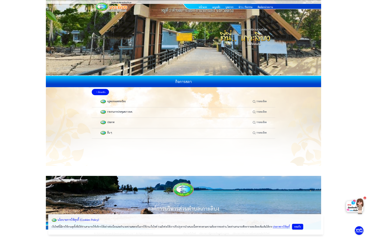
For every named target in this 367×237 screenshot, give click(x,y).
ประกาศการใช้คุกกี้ (281, 226)
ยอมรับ (297, 226)
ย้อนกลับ (102, 92)
